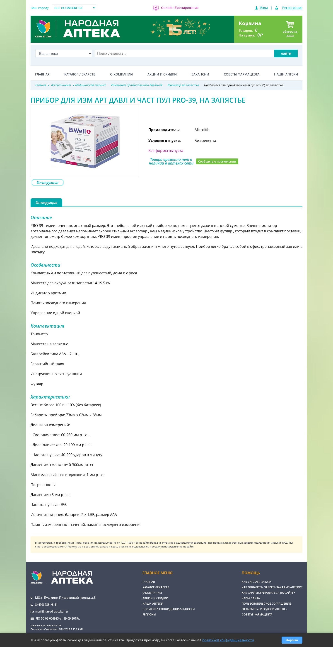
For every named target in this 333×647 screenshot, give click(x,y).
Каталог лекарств (79, 74)
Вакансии (200, 74)
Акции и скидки (162, 74)
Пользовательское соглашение (266, 604)
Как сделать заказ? (256, 582)
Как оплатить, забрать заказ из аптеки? (272, 587)
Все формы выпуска (165, 150)
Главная (42, 74)
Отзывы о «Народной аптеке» (264, 609)
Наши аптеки (286, 74)
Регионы (149, 614)
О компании (121, 74)
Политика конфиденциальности (168, 609)
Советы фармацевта (241, 74)
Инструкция (47, 182)
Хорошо (292, 640)
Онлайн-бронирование (179, 7)
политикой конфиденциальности (228, 640)
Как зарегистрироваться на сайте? (268, 593)
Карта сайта (251, 598)
